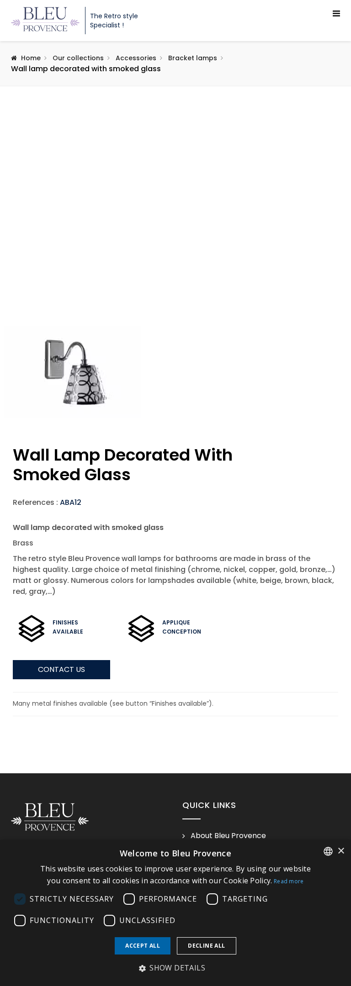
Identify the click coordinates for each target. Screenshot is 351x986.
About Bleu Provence (228, 835)
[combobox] (328, 851)
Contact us (61, 669)
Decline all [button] (206, 945)
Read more (289, 881)
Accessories (136, 58)
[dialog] (175, 913)
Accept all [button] (142, 945)
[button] (175, 968)
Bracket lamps (192, 58)
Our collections (78, 58)
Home (31, 58)
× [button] (340, 851)
